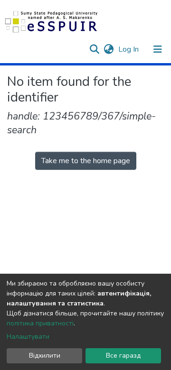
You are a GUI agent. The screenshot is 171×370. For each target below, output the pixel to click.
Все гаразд (123, 355)
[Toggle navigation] (157, 49)
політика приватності (40, 323)
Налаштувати (28, 336)
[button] (108, 49)
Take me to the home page (85, 161)
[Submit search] (94, 49)
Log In (129, 49)
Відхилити (44, 355)
